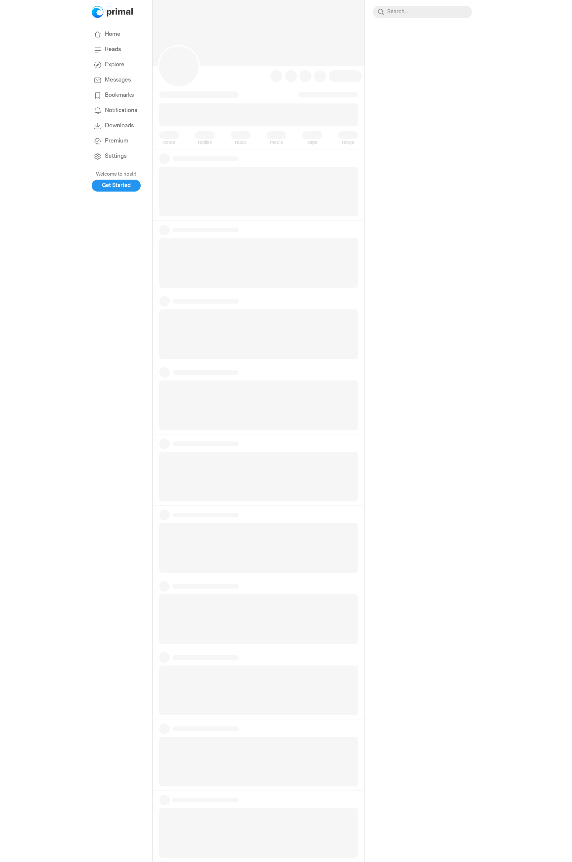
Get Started (116, 185)
